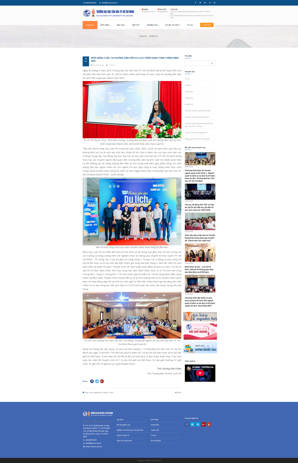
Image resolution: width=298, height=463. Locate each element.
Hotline (162, 9)
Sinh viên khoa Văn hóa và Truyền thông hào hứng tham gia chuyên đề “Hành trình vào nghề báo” (200, 238)
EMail (146, 9)
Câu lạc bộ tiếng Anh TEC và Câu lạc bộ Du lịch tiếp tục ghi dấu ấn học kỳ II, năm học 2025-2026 (199, 207)
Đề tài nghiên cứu (123, 425)
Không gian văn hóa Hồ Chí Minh (197, 139)
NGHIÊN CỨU (152, 25)
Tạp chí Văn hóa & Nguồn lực (196, 132)
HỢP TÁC (135, 25)
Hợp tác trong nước (124, 440)
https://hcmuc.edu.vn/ (94, 446)
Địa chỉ (174, 9)
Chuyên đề (153, 36)
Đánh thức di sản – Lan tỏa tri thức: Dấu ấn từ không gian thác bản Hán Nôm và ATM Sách (199, 269)
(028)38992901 (90, 3)
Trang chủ (90, 25)
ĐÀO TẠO (120, 25)
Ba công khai (156, 440)
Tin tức (190, 25)
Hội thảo (120, 419)
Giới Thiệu (154, 419)
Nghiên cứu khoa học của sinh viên (130, 430)
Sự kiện (187, 85)
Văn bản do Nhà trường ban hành (197, 111)
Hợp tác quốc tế (123, 435)
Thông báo (189, 98)
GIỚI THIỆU (104, 25)
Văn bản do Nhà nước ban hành (197, 117)
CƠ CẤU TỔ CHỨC (172, 25)
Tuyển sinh (207, 25)
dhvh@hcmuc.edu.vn (109, 3)
